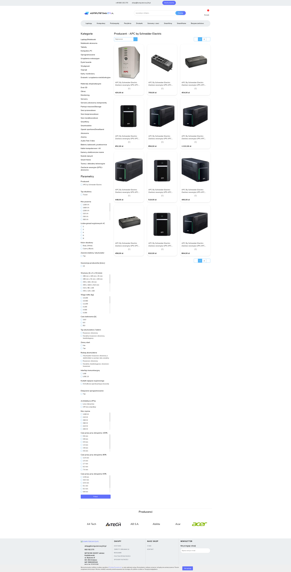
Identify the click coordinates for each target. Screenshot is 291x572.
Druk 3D (84, 87)
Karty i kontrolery (88, 74)
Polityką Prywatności (115, 567)
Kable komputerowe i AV (91, 148)
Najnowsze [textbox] (119, 39)
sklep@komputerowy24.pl (95, 546)
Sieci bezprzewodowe (90, 114)
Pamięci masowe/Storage (91, 107)
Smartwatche (86, 126)
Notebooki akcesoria (89, 43)
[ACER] (178, 524)
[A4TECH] (91, 524)
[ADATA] (199, 524)
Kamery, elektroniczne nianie (92, 152)
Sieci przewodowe (88, 110)
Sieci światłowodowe (89, 118)
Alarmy (84, 137)
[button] (117, 541)
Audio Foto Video (88, 141)
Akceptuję (187, 568)
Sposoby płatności (121, 560)
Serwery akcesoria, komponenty (94, 103)
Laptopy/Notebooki (88, 39)
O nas (149, 546)
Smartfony (85, 122)
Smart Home (86, 160)
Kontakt (150, 549)
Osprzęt (84, 70)
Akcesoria (85, 133)
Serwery (84, 99)
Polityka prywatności (122, 556)
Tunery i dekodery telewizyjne (93, 164)
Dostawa (117, 546)
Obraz (83, 91)
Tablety (84, 47)
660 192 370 (89, 549)
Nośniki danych (87, 156)
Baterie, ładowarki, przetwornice (94, 145)
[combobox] (126, 39)
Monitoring (85, 95)
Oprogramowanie (88, 55)
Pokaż (95, 497)
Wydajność (85, 66)
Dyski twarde (86, 62)
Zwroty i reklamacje (121, 549)
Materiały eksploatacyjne (91, 84)
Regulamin (117, 553)
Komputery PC (87, 51)
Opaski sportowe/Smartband (92, 129)
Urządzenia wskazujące (90, 58)
